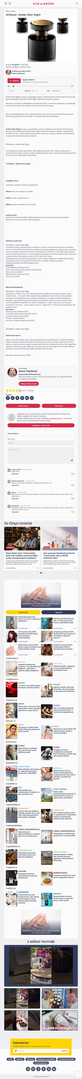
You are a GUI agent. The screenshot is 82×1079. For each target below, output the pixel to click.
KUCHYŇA (22, 871)
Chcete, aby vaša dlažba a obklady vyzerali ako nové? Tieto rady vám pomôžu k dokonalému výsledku (29, 814)
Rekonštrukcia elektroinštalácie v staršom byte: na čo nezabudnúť (29, 834)
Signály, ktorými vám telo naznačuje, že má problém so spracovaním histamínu (64, 689)
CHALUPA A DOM (25, 850)
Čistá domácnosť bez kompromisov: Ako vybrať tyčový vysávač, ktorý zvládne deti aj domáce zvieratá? (28, 899)
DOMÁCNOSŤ (23, 808)
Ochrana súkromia (66, 1059)
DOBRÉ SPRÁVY (24, 767)
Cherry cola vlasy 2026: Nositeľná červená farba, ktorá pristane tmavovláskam (28, 635)
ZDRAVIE (21, 683)
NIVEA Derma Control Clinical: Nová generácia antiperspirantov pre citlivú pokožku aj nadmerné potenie (64, 775)
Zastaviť (11, 91)
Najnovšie (58, 612)
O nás (10, 1059)
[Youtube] (33, 1069)
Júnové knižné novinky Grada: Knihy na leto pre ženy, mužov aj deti (63, 898)
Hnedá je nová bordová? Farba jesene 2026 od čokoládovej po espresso (63, 647)
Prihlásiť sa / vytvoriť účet (41, 425)
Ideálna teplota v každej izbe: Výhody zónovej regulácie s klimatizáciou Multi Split (63, 857)
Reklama (30, 1059)
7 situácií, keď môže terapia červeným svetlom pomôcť (29, 687)
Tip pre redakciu (41, 1063)
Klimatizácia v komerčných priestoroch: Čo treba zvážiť (64, 835)
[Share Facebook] (8, 398)
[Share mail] (32, 398)
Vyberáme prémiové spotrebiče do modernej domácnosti (27, 876)
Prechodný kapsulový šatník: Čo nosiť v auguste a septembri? (29, 619)
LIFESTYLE (57, 768)
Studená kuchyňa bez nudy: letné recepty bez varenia (64, 876)
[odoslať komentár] (71, 460)
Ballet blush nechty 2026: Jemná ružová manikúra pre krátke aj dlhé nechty (29, 647)
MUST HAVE (57, 664)
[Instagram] (28, 1069)
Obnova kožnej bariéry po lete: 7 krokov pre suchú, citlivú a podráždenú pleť (63, 621)
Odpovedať (15, 474)
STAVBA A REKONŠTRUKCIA (29, 829)
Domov (8, 11)
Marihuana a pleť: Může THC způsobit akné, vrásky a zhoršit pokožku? (64, 731)
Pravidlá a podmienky (46, 1059)
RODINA (56, 705)
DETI (20, 787)
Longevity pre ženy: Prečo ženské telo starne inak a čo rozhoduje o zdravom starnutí (64, 635)
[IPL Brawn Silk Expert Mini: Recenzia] (60, 1020)
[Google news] (49, 1069)
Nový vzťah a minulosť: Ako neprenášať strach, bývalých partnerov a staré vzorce (29, 708)
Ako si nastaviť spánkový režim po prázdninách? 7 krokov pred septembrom (63, 710)
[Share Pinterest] (22, 398)
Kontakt (19, 1059)
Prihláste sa (21, 414)
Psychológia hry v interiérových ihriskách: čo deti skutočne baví (29, 792)
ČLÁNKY (21, 746)
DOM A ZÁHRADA (60, 789)
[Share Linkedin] (27, 398)
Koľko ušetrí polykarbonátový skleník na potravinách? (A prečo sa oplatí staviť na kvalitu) (64, 795)
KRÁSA (13, 11)
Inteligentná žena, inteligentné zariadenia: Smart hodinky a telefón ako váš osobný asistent (64, 753)
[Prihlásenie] (5, 3)
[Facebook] (38, 1069)
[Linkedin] (54, 1069)
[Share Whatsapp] (13, 398)
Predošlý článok (23, 406)
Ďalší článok (59, 406)
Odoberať (64, 1051)
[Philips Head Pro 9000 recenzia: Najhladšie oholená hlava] (60, 998)
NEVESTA (21, 662)
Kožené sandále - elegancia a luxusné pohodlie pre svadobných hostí (64, 668)
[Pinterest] (43, 1069)
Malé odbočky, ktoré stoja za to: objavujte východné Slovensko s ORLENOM (29, 771)
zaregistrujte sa (56, 418)
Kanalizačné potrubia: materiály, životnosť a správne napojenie (27, 855)
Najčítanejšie (23, 612)
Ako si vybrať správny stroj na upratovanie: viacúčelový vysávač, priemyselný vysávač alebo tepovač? (64, 816)
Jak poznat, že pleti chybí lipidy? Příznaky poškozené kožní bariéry (29, 729)
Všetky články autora (28, 384)
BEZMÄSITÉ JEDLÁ (60, 873)
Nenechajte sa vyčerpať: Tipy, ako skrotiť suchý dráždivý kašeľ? (27, 750)
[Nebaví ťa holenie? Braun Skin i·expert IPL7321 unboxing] (22, 1020)
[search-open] (9, 3)
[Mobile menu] (78, 3)
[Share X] (17, 398)
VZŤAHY (21, 704)
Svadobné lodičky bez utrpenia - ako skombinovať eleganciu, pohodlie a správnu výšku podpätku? (29, 668)
